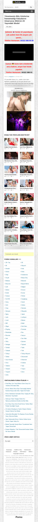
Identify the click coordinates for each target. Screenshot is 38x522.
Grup (7, 308)
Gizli (7, 305)
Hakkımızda (27, 450)
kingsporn (11, 76)
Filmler (23, 296)
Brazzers (8, 284)
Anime (7, 271)
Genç (7, 302)
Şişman (23, 341)
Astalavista (24, 274)
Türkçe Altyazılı (25, 353)
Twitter (7, 356)
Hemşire (8, 311)
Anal (22, 268)
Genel (23, 302)
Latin (7, 317)
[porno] (19, 101)
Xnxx (7, 362)
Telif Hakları (23, 451)
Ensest (23, 290)
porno (13, 487)
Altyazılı (23, 265)
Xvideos (23, 362)
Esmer (23, 293)
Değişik (23, 287)
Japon (23, 314)
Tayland (23, 344)
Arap (7, 274)
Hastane (23, 308)
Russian (8, 335)
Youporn (8, 372)
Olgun (7, 326)
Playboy (8, 329)
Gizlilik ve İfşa (18, 450)
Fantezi (8, 296)
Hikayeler (24, 311)
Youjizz (23, 369)
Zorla (7, 375)
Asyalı (7, 277)
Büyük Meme (25, 284)
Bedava (8, 280)
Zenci (22, 372)
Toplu (22, 347)
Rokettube (8, 332)
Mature (23, 320)
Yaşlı (22, 365)
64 (6, 265)
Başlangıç (9, 450)
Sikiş (7, 341)
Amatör (8, 268)
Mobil (22, 323)
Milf (7, 323)
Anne (22, 271)
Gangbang (24, 299)
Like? (9, 26)
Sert (7, 338)
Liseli (7, 320)
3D (22, 262)
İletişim (15, 451)
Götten (23, 305)
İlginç (7, 314)
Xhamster (24, 359)
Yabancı (8, 365)
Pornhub (23, 329)
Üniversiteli (24, 356)
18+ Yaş (8, 262)
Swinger (8, 344)
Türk (22, 350)
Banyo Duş (24, 277)
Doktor (7, 290)
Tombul (8, 347)
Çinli (7, 287)
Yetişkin (8, 369)
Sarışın (23, 335)
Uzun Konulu (9, 359)
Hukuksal (8, 451)
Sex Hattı (24, 338)
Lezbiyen (23, 317)
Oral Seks (24, 326)
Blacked (23, 280)
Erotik (7, 293)
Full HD (8, 299)
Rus (22, 332)
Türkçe (7, 353)
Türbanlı (8, 350)
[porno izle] (19, 121)
